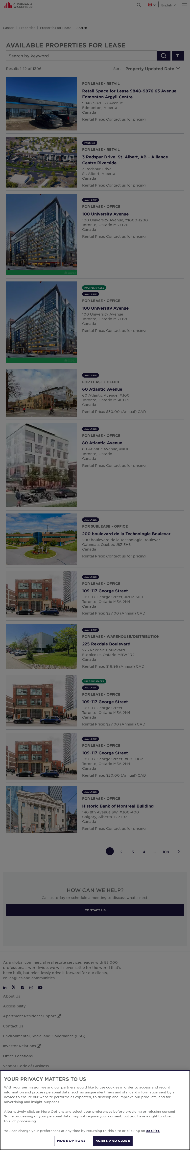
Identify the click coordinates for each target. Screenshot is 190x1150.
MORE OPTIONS (71, 1141)
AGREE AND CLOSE (112, 1141)
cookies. (153, 1131)
